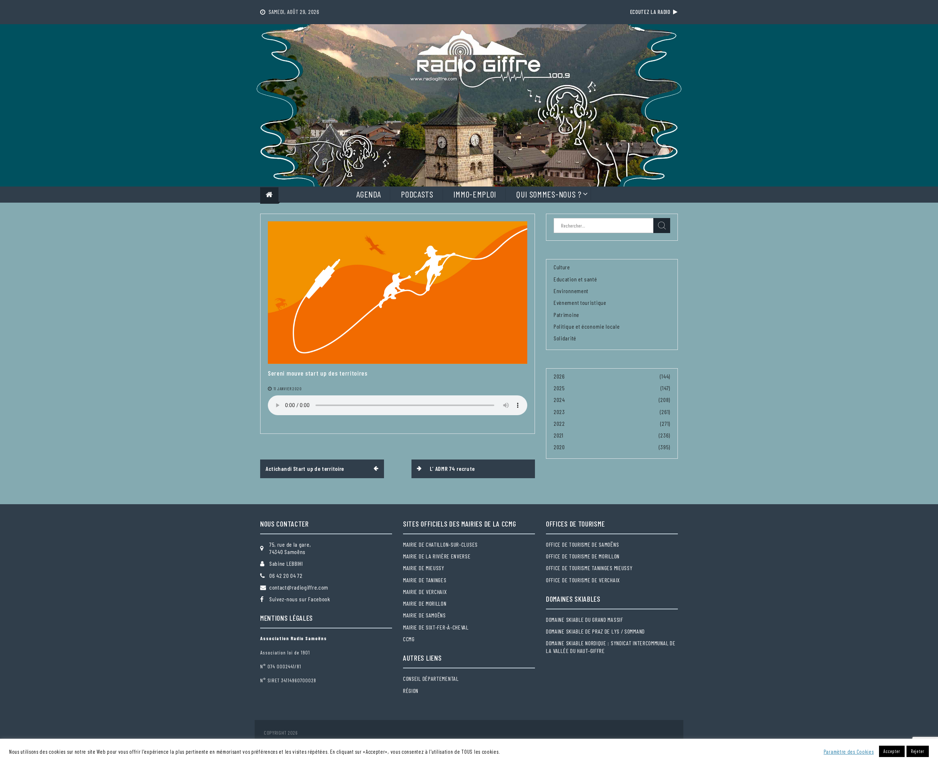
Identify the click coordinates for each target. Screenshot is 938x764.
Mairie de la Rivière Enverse (437, 556)
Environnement (571, 290)
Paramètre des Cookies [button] (849, 751)
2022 (559, 423)
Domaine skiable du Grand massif (584, 619)
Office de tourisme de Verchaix (583, 579)
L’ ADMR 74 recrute (452, 468)
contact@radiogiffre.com (298, 587)
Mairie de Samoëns (424, 615)
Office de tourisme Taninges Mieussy (589, 567)
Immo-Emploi (474, 194)
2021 (559, 435)
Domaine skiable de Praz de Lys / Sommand (595, 631)
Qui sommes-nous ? (548, 194)
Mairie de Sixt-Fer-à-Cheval (436, 627)
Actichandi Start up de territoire (305, 468)
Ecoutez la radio (651, 11)
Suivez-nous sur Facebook (299, 598)
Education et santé (575, 279)
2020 (559, 446)
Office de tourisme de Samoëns (582, 544)
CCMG (409, 638)
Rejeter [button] (917, 751)
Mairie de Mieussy (423, 567)
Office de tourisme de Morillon (583, 556)
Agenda (368, 194)
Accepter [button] (891, 751)
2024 (559, 399)
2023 (559, 411)
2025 (559, 387)
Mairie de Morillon (425, 603)
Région (410, 690)
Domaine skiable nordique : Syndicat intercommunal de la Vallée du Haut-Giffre (610, 646)
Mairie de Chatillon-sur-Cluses (440, 544)
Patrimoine (566, 314)
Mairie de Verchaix (425, 591)
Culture (562, 266)
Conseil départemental (431, 678)
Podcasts (417, 194)
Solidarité (565, 338)
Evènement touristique (580, 302)
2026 (559, 376)
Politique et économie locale (587, 326)
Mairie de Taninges (425, 579)
